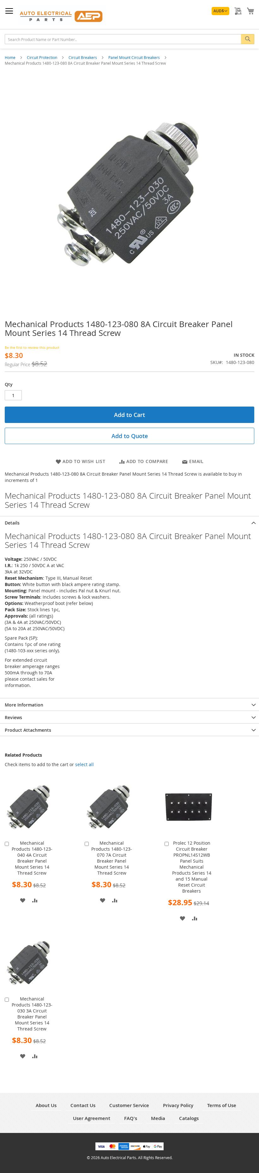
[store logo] (61, 14)
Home (10, 57)
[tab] (129, 522)
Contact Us (82, 1105)
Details (12, 523)
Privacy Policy (178, 1105)
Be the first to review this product (32, 347)
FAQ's (130, 1118)
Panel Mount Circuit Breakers (134, 57)
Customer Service (129, 1105)
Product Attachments (28, 730)
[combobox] (129, 39)
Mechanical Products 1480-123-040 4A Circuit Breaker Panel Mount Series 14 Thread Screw (32, 858)
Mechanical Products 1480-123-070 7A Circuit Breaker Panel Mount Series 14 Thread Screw (111, 858)
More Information (24, 705)
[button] (220, 11)
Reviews (13, 717)
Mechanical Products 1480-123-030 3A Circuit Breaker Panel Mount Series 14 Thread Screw (32, 1014)
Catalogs (189, 1118)
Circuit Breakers (83, 57)
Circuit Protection (42, 57)
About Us (46, 1105)
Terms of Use (221, 1105)
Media (158, 1118)
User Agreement (91, 1118)
